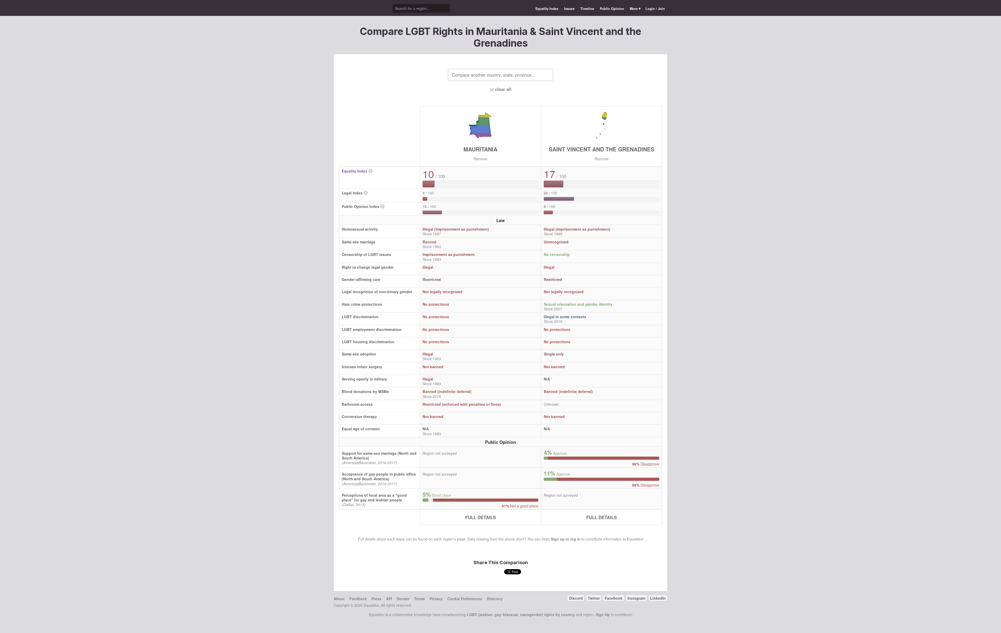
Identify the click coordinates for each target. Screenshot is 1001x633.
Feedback (358, 598)
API (389, 598)
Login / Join (655, 8)
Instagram (636, 598)
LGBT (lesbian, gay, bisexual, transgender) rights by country (521, 614)
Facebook (613, 598)
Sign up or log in (566, 539)
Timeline (587, 8)
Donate (403, 598)
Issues (569, 8)
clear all (503, 89)
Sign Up (603, 614)
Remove (480, 158)
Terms (419, 598)
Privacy (436, 598)
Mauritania (480, 149)
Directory (495, 598)
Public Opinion (612, 8)
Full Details (480, 517)
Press (376, 598)
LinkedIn (658, 598)
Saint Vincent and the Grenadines (601, 149)
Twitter (594, 598)
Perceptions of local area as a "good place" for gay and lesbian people (374, 497)
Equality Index (546, 8)
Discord (576, 598)
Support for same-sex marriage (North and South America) (379, 455)
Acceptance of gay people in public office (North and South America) (379, 476)
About (339, 598)
